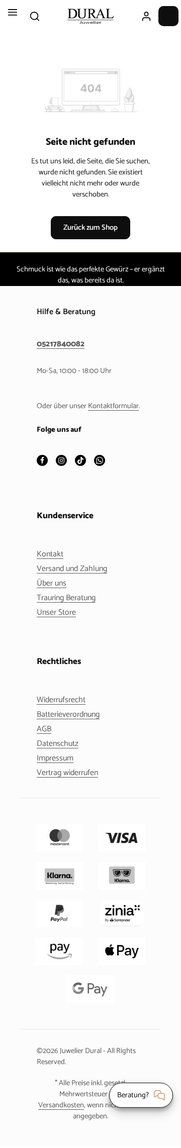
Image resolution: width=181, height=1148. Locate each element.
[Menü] (13, 16)
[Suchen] (35, 16)
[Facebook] (42, 461)
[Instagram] (61, 461)
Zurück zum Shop (90, 228)
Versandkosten (61, 1105)
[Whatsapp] (99, 461)
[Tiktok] (80, 461)
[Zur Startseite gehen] (90, 16)
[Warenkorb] (168, 16)
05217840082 (60, 344)
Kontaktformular (113, 406)
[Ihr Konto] (146, 16)
